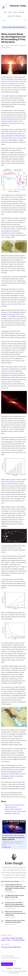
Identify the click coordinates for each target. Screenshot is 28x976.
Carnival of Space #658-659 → (11, 947)
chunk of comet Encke (14, 381)
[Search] (25, 20)
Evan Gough (6, 45)
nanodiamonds (5, 233)
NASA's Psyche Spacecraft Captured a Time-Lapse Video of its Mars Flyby (15, 913)
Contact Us (10, 968)
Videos (10, 12)
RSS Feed (18, 16)
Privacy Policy (17, 968)
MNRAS (13, 316)
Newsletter (21, 12)
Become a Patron (7, 964)
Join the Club (11, 16)
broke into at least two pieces (10, 81)
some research (20, 784)
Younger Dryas (15, 813)
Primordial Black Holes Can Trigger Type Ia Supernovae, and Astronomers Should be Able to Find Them (15, 887)
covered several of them (15, 304)
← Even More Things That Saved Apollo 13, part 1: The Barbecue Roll (12, 939)
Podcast (15, 12)
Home (5, 12)
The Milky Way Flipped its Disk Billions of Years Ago (14, 896)
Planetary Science (5, 47)
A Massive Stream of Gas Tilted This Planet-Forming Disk (15, 921)
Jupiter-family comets (7, 481)
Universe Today (18, 5)
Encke (7, 369)
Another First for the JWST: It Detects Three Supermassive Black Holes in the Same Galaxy (15, 904)
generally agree (11, 119)
